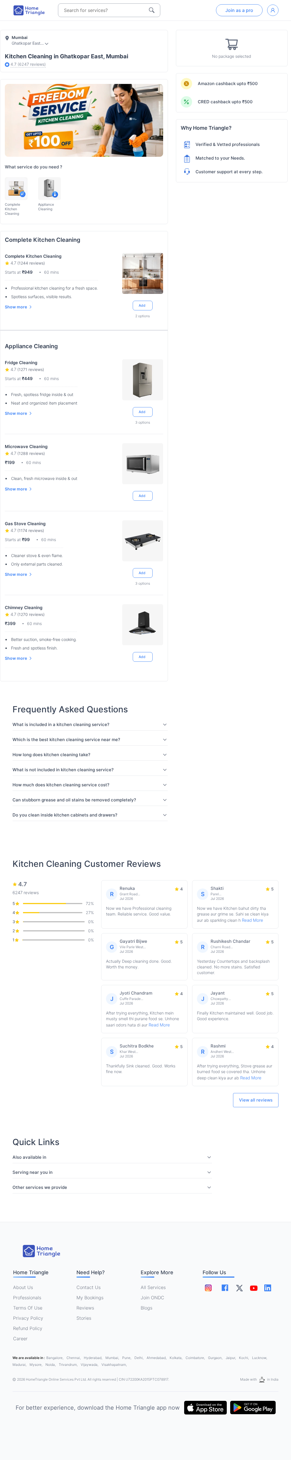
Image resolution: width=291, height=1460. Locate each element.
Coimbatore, (196, 1358)
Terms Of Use (27, 1308)
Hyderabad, (93, 1358)
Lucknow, (259, 1358)
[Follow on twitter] (239, 1288)
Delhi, (139, 1358)
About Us (23, 1287)
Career (20, 1338)
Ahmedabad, (157, 1358)
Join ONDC (152, 1297)
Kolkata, (176, 1358)
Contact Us (88, 1287)
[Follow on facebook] (225, 1288)
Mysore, (36, 1364)
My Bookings (89, 1297)
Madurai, (20, 1364)
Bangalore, (55, 1358)
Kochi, (244, 1358)
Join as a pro (239, 10)
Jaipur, (231, 1358)
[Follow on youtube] (253, 1288)
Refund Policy (27, 1328)
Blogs (146, 1308)
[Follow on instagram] (208, 1287)
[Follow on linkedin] (267, 1287)
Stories (83, 1318)
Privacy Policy (28, 1318)
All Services (153, 1287)
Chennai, (74, 1358)
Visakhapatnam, (114, 1364)
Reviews (85, 1308)
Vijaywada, (90, 1364)
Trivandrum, (68, 1364)
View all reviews (256, 1100)
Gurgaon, (215, 1358)
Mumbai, (112, 1358)
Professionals (27, 1297)
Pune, (127, 1358)
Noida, (51, 1364)
